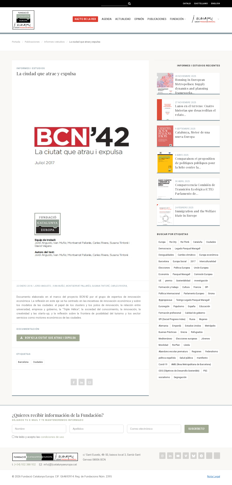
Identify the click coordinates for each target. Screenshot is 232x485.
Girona (211, 293)
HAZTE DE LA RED (85, 19)
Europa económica (208, 255)
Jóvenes (205, 338)
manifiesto (202, 358)
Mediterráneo (165, 338)
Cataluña (197, 242)
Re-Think (185, 242)
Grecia (184, 332)
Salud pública (186, 358)
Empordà (176, 326)
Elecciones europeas (186, 338)
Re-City (173, 242)
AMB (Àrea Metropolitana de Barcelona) (191, 364)
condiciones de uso (52, 437)
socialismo (164, 377)
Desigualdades (166, 255)
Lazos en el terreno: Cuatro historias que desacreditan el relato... (195, 110)
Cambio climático (186, 255)
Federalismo (211, 351)
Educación (204, 306)
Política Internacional (169, 293)
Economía (164, 274)
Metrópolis (210, 326)
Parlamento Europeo (194, 293)
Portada (16, 41)
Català (187, 4)
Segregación (180, 377)
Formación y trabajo (168, 287)
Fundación (177, 19)
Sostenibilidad (183, 280)
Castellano (201, 4)
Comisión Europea (203, 274)
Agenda (107, 19)
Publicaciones (157, 19)
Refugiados (197, 332)
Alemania (163, 326)
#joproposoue (165, 300)
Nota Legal (213, 476)
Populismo (178, 306)
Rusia (192, 319)
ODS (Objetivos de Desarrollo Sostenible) (179, 371)
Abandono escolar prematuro (173, 351)
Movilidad (163, 345)
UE (160, 280)
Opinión (139, 19)
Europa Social (180, 261)
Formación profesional (170, 313)
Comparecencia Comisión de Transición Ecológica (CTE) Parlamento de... (195, 189)
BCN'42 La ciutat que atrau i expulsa (49, 337)
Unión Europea (201, 268)
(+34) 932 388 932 (25, 464)
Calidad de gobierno (195, 313)
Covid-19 (163, 364)
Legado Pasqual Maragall (187, 248)
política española (167, 358)
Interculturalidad (208, 261)
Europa (162, 242)
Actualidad (123, 19)
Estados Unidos (193, 326)
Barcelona (23, 362)
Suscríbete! (196, 428)
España (191, 306)
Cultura (186, 287)
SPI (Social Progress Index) (172, 319)
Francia (197, 287)
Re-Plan (176, 345)
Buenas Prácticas (168, 332)
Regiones (196, 351)
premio (168, 280)
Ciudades (38, 362)
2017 (193, 261)
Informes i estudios (54, 41)
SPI (206, 287)
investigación (201, 280)
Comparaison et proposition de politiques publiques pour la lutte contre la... (195, 163)
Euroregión (164, 306)
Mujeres (203, 319)
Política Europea (182, 268)
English (215, 4)
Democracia (165, 248)
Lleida (187, 345)
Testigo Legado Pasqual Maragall (193, 300)
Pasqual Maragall (181, 274)
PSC (205, 371)
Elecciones (164, 268)
